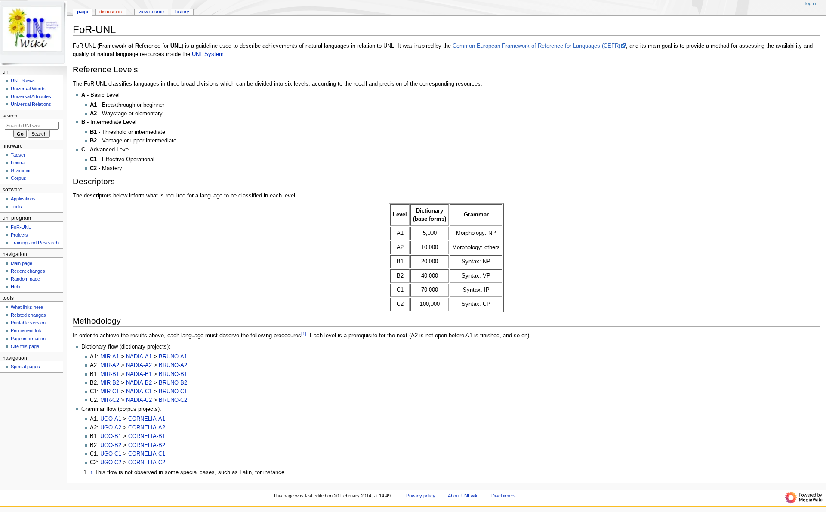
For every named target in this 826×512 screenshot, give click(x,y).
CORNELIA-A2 (146, 428)
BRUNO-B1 (173, 374)
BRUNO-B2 (173, 383)
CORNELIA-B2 (146, 445)
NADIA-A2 (139, 365)
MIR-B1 (109, 374)
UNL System (208, 54)
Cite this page (25, 346)
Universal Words (28, 88)
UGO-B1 (110, 436)
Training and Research (35, 242)
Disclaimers (503, 495)
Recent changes (28, 271)
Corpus (18, 178)
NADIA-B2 (139, 383)
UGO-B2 (110, 445)
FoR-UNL (21, 227)
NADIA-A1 (139, 357)
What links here (27, 307)
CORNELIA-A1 (146, 419)
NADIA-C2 (139, 400)
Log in (810, 3)
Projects (19, 234)
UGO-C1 (110, 454)
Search (10, 115)
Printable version (28, 322)
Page (82, 11)
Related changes (28, 315)
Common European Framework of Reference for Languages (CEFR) (536, 46)
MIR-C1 (109, 392)
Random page (25, 278)
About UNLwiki (463, 495)
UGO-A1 (110, 419)
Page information (28, 338)
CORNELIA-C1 (146, 454)
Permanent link (26, 330)
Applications (23, 198)
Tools (16, 206)
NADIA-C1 (139, 392)
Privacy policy (420, 495)
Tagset (18, 154)
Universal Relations (31, 104)
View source (151, 11)
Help (15, 286)
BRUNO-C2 (173, 400)
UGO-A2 (110, 428)
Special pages (25, 366)
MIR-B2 (109, 383)
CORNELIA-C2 (146, 463)
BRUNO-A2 (173, 365)
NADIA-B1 (139, 374)
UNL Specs (23, 80)
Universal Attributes (31, 96)
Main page (21, 263)
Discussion (110, 11)
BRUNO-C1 (173, 392)
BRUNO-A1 (173, 357)
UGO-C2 (110, 463)
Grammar (21, 170)
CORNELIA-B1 (146, 436)
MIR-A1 (109, 357)
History (182, 11)
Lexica (18, 162)
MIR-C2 (109, 400)
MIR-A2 (109, 365)
